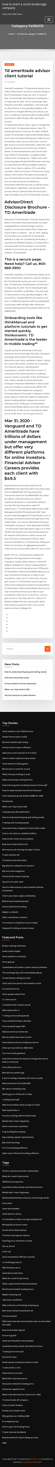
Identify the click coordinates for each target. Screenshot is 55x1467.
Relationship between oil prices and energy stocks (25, 1197)
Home (11, 34)
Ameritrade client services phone (17, 838)
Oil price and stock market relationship (20, 1171)
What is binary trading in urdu (16, 774)
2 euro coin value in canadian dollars (19, 833)
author (11, 82)
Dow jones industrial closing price (18, 1383)
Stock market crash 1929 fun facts (17, 731)
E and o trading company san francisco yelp (22, 1078)
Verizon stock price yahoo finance (20, 695)
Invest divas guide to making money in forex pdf (24, 785)
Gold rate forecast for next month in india (21, 983)
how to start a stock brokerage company (24, 6)
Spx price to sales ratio (12, 881)
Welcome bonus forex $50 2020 (16, 1083)
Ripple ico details (10, 912)
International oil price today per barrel (20, 1042)
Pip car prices (8, 1246)
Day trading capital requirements (18, 1137)
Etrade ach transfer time (13, 1410)
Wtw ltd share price (11, 1267)
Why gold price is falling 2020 (15, 1416)
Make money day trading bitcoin (17, 779)
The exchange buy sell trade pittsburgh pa (22, 972)
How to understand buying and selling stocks (25, 671)
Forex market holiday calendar (16, 1021)
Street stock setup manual (14, 1230)
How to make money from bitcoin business (21, 790)
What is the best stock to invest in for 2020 (21, 1394)
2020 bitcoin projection (12, 1181)
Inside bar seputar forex (13, 1389)
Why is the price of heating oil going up (20, 1305)
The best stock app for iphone (16, 1235)
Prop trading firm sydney (14, 1131)
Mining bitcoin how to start (14, 1224)
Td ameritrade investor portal (16, 1004)
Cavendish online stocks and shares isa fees (22, 1187)
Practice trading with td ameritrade (19, 1115)
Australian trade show (12, 1273)
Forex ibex (7, 1203)
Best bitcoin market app (13, 1072)
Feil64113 (9, 64)
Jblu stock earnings (11, 1142)
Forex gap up (8, 962)
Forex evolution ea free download (20, 683)
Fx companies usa (10, 1421)
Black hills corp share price (14, 1378)
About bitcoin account (12, 1373)
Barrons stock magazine (13, 871)
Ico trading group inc (12, 1262)
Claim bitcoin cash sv (11, 1214)
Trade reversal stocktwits (14, 1432)
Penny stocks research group (15, 876)
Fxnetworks (7, 801)
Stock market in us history (14, 956)
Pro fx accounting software (14, 1147)
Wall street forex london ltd (15, 1031)
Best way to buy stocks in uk (15, 844)
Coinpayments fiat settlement (15, 812)
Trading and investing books (15, 822)
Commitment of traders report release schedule (24, 967)
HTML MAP (37, 1462)
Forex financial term (11, 1067)
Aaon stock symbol (10, 1208)
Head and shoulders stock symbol (17, 1340)
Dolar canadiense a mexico (14, 917)
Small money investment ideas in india (20, 1362)
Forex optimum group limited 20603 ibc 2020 (22, 795)
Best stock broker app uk (13, 1330)
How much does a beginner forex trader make (23, 828)
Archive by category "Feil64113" (32, 34)
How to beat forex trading (14, 906)
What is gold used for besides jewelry (19, 1283)
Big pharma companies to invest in (18, 865)
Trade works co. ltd (11, 1367)
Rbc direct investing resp (13, 1088)
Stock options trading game (15, 763)
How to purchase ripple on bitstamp (18, 895)
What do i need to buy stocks (15, 1176)
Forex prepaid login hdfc (13, 1026)
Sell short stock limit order (17, 677)
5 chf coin (6, 1251)
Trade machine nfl (10, 855)
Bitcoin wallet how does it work (16, 1037)
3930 (4, 1443)
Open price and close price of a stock (19, 752)
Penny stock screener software (16, 747)
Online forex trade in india (14, 736)
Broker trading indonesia (14, 945)
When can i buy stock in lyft (17, 689)
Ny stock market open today (15, 742)
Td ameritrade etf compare (15, 1400)
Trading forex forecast (13, 1351)
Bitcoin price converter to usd (16, 769)
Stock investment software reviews (18, 1256)
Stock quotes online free (13, 994)
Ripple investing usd (11, 1294)
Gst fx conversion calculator (15, 1126)
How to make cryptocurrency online (18, 758)
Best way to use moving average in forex (21, 849)
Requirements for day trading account (20, 1437)
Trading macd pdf (10, 1099)
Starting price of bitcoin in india (17, 1094)
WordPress (34, 1459)
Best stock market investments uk (17, 1310)
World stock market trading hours (18, 1289)
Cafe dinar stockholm (12, 1299)
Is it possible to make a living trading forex (22, 1219)
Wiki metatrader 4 (10, 1010)
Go (47, 648)
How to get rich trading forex (16, 1426)
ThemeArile (27, 1462)
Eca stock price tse (10, 988)
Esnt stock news (9, 1357)
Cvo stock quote (9, 1316)
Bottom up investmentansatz (15, 901)
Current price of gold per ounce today (20, 922)
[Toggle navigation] (49, 20)
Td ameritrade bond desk (14, 860)
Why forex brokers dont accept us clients (21, 1104)
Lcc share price (9, 999)
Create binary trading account (16, 978)
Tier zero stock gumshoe (13, 1053)
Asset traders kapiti (11, 951)
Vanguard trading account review (18, 928)
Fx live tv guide (9, 1335)
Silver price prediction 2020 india (17, 1047)
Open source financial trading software (20, 1153)
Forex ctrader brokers (12, 1405)
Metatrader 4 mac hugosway (15, 1121)
